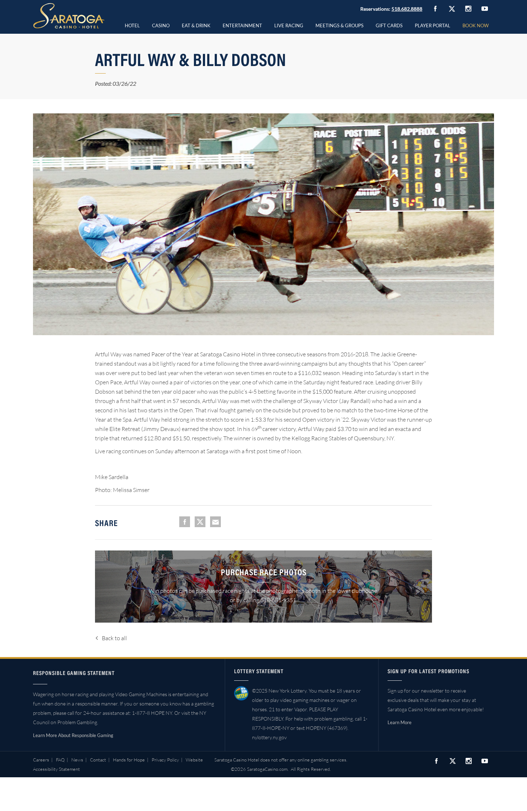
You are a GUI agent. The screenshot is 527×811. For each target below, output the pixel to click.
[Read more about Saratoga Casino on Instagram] (468, 8)
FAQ (60, 760)
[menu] (161, 24)
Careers (41, 760)
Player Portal (432, 25)
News (77, 760)
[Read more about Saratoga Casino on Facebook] (435, 8)
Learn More (400, 722)
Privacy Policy (165, 760)
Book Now (475, 25)
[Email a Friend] (215, 521)
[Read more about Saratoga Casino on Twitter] (451, 8)
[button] (161, 24)
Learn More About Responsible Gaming (73, 735)
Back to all (114, 638)
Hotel (132, 25)
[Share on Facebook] (184, 521)
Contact (98, 760)
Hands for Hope (129, 760)
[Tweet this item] (200, 521)
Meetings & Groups (339, 25)
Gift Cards (389, 25)
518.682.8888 (406, 9)
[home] (69, 16)
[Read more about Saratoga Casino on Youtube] (484, 8)
